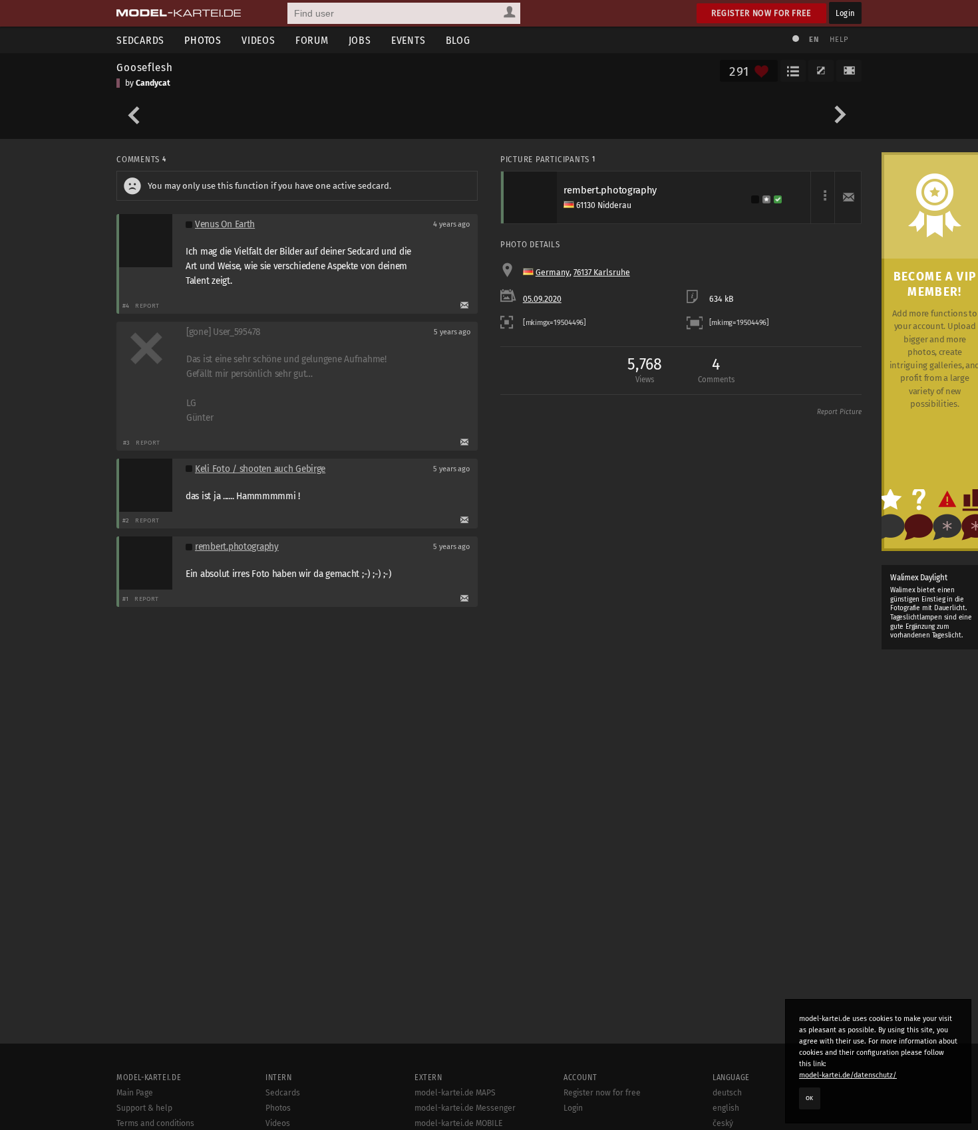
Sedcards (140, 40)
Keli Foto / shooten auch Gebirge (260, 469)
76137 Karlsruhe (601, 272)
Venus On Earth (225, 224)
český (723, 1123)
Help (839, 39)
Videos (258, 40)
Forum (312, 40)
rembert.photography (237, 546)
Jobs (360, 40)
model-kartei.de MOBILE (458, 1123)
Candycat (153, 83)
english (726, 1108)
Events (408, 40)
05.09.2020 (542, 299)
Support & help (144, 1108)
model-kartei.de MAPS (455, 1092)
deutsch (727, 1092)
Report (147, 305)
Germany (553, 272)
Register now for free (761, 13)
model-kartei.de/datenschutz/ (848, 1075)
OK (810, 1098)
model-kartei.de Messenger (465, 1108)
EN (813, 39)
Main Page (134, 1092)
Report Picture (839, 412)
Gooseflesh (144, 67)
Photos (203, 40)
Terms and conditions (155, 1123)
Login (845, 13)
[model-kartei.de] (178, 13)
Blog (458, 40)
